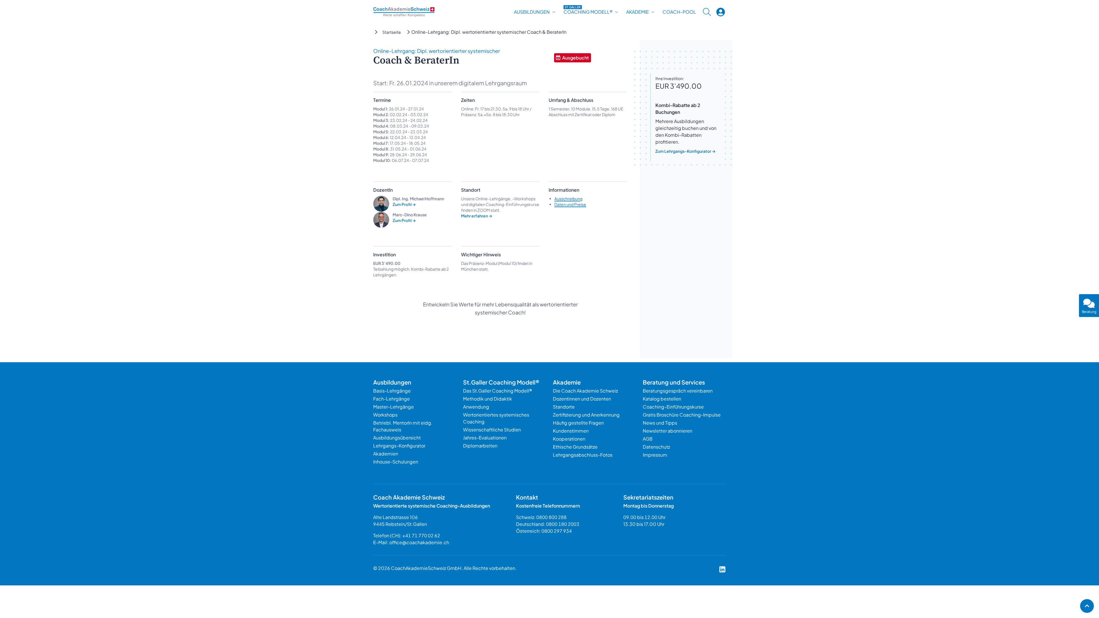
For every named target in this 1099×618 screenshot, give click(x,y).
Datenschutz (656, 447)
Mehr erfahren (476, 215)
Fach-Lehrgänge (391, 399)
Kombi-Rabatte (425, 269)
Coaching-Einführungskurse (673, 407)
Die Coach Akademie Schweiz (585, 391)
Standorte (564, 407)
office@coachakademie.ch (419, 542)
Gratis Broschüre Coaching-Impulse (682, 415)
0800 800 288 (551, 517)
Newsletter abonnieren (667, 431)
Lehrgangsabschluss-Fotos (582, 455)
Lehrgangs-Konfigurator (399, 446)
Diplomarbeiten (480, 446)
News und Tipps (660, 423)
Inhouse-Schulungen (395, 462)
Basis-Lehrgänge (392, 391)
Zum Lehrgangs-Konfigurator (685, 151)
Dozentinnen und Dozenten (582, 399)
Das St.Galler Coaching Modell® (497, 391)
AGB (648, 439)
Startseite (391, 32)
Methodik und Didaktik (487, 399)
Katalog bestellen (662, 399)
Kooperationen (569, 439)
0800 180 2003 (562, 524)
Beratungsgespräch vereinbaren (678, 391)
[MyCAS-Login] (720, 12)
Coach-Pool (679, 12)
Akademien (385, 454)
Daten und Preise (570, 204)
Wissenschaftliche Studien (492, 430)
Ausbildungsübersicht (397, 438)
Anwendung (476, 407)
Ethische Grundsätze (575, 447)
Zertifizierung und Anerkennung (586, 415)
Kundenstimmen (571, 431)
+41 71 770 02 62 (421, 535)
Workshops (385, 415)
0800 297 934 (556, 531)
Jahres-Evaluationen (485, 438)
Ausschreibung (568, 198)
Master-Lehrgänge (393, 407)
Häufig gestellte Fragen (578, 423)
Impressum (655, 455)
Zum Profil (404, 204)
